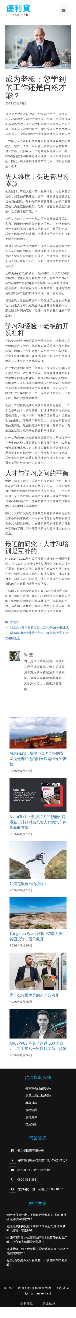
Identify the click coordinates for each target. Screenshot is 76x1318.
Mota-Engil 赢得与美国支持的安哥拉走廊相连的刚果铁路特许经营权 (38, 758)
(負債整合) (44, 1088)
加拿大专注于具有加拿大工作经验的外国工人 (39, 627)
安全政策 (49, 1303)
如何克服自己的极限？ (29, 883)
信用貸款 (31, 1124)
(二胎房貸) (44, 1096)
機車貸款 (31, 1103)
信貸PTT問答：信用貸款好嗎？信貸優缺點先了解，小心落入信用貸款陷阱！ (37, 1239)
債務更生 (31, 1117)
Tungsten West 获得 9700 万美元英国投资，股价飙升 (38, 936)
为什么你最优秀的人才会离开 (34, 995)
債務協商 (31, 1110)
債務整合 (31, 1088)
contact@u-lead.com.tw (33, 1170)
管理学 (14, 622)
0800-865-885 (26, 1179)
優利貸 (18, 8)
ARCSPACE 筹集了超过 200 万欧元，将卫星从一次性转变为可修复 (38, 1046)
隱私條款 (26, 1303)
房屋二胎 (31, 1096)
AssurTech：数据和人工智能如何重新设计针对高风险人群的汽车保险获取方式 (38, 822)
